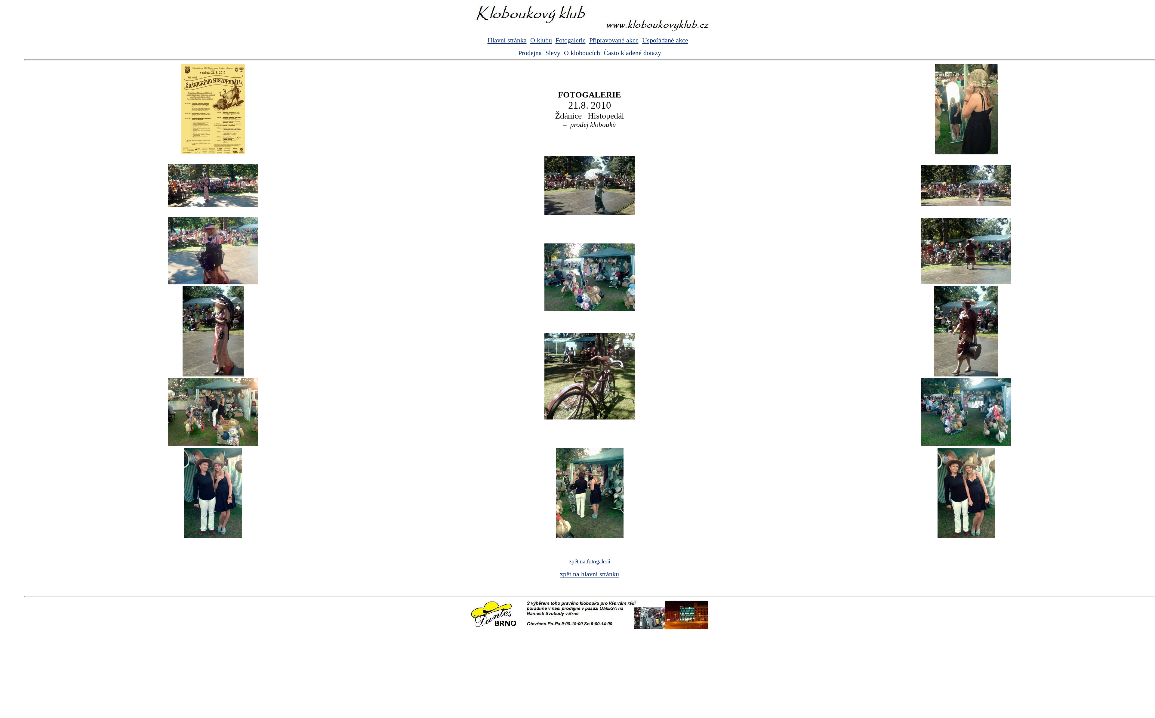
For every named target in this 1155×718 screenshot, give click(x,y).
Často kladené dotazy (632, 53)
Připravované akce (614, 40)
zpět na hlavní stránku (589, 574)
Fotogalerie (571, 40)
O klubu (541, 40)
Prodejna (530, 53)
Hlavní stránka (507, 40)
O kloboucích (582, 53)
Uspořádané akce (665, 40)
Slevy (552, 53)
